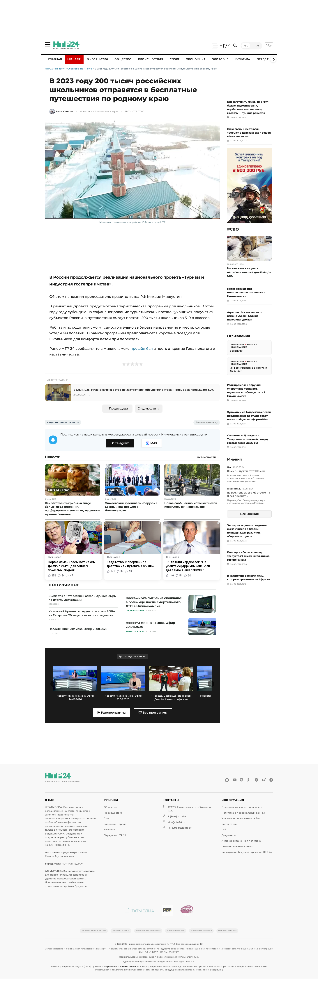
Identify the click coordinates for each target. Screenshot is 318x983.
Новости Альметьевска (148, 930)
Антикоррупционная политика (241, 840)
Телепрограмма (113, 712)
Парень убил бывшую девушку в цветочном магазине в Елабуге (246, 502)
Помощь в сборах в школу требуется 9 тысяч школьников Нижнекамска (248, 556)
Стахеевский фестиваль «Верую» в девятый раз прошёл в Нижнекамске (249, 132)
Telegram (122, 443)
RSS (224, 829)
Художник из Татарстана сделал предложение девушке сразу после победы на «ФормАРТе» (249, 415)
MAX (153, 443)
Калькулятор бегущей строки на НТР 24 (247, 852)
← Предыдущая (117, 408)
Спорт (175, 59)
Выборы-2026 (97, 59)
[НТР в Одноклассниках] (249, 780)
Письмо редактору (179, 827)
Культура (242, 59)
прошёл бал (141, 348)
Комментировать (205, 422)
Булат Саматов (64, 111)
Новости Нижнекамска (94, 930)
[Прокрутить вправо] (273, 59)
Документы (229, 835)
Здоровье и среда (115, 824)
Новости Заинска (227, 930)
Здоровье (220, 59)
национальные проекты (63, 422)
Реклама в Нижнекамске (237, 846)
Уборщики (236, 350)
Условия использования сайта (241, 818)
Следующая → (149, 408)
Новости (60, 68)
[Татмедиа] (139, 911)
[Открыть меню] (47, 44)
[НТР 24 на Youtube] (234, 780)
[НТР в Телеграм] (256, 780)
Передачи (265, 59)
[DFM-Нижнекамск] (167, 911)
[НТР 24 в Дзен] (271, 780)
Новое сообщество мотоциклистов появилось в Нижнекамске (246, 292)
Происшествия (150, 59)
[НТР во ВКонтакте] (242, 780)
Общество (122, 59)
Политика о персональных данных (243, 812)
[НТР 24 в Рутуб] (264, 780)
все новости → (208, 457)
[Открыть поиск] (235, 46)
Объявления (237, 344)
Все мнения (249, 514)
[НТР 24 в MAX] (227, 780)
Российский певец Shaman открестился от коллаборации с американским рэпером (245, 478)
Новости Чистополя (201, 930)
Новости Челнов (175, 930)
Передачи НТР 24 (115, 835)
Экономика (196, 59)
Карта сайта (229, 824)
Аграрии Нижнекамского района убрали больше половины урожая (244, 316)
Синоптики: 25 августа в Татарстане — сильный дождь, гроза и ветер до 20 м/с (247, 439)
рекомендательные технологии (124, 966)
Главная (55, 59)
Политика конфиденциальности (242, 807)
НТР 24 (49, 68)
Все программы (154, 712)
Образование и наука (79, 68)
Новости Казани (121, 930)
